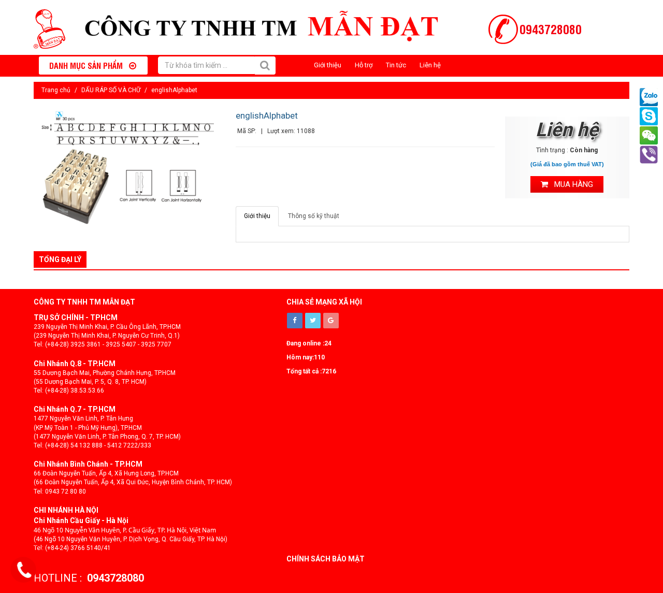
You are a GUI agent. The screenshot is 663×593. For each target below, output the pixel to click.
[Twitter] (313, 320)
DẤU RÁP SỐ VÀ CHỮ (110, 90)
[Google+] (331, 320)
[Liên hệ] (24, 570)
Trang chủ (55, 90)
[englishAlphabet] (129, 168)
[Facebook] (294, 320)
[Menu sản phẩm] (41, 65)
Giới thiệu (327, 65)
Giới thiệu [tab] (257, 216)
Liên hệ (430, 65)
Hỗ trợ (363, 65)
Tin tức (396, 65)
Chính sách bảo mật (325, 559)
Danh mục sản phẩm (89, 65)
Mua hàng (570, 184)
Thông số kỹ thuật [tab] (313, 216)
